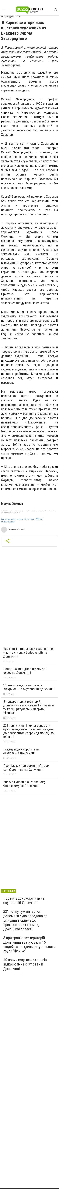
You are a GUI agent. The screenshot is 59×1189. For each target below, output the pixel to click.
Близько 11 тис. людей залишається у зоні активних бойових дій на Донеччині (28, 652)
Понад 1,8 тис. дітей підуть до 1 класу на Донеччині (25, 671)
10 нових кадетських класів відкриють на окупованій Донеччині (28, 687)
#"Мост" (39, 519)
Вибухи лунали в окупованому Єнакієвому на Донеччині (24, 784)
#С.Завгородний (8, 522)
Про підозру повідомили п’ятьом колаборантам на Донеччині (26, 767)
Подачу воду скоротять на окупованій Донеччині (21, 751)
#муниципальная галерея (12, 519)
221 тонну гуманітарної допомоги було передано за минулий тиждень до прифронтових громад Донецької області (28, 731)
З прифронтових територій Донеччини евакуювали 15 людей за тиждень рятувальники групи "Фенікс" (29, 707)
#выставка (29, 519)
